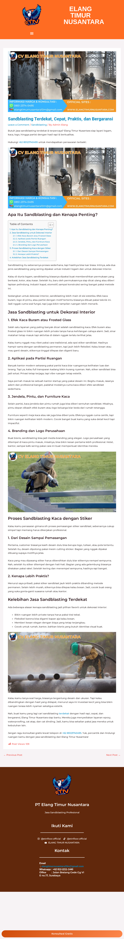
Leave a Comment (18, 124)
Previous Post (13, 755)
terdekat (64, 713)
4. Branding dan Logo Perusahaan (32, 245)
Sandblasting (39, 124)
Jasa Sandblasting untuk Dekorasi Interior (32, 232)
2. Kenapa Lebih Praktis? (27, 254)
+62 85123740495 (28, 142)
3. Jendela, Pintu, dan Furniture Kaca (33, 242)
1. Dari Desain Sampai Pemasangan (32, 251)
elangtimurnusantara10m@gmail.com (62, 866)
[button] (32, 33)
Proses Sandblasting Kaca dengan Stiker (31, 248)
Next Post (113, 755)
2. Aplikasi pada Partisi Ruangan (31, 239)
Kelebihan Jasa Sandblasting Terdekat (30, 257)
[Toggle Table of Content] (49, 225)
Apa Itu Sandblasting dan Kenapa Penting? (32, 229)
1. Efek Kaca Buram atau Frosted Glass (33, 236)
